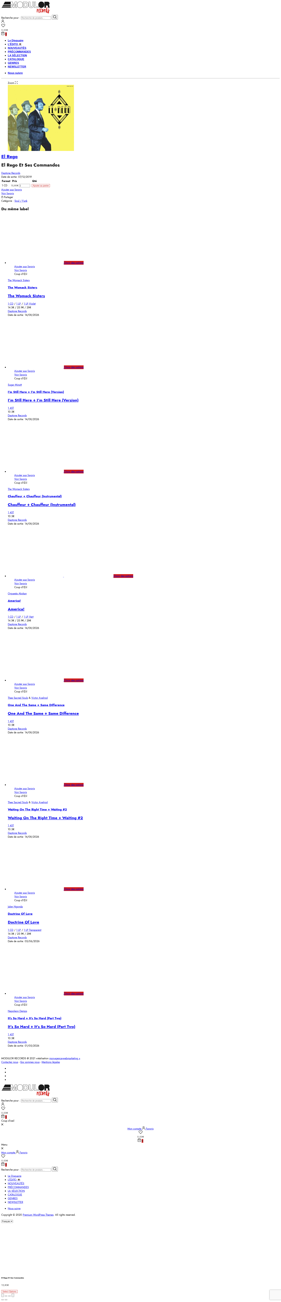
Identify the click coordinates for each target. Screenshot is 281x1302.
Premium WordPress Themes (38, 1215)
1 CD (10, 304)
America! (14, 601)
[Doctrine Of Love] (39, 889)
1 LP (18, 304)
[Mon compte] (2, 22)
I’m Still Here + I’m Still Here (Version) (36, 392)
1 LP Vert (28, 617)
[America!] (64, 576)
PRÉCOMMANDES (19, 51)
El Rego (9, 156)
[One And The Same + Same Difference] (39, 680)
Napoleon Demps (17, 1011)
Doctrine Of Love (20, 914)
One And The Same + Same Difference (36, 705)
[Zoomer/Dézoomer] (13, 1295)
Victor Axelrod (39, 698)
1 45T (11, 408)
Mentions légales (51, 1062)
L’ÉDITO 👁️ (15, 44)
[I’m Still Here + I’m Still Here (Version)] (39, 367)
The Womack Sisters (19, 280)
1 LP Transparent (32, 930)
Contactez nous (9, 1062)
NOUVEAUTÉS (17, 48)
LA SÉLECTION (17, 55)
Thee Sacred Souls (18, 698)
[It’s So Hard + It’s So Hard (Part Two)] (39, 993)
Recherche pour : (10, 18)
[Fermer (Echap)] (2, 1295)
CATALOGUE (16, 59)
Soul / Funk (20, 201)
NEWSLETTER (17, 66)
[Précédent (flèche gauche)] (2, 1299)
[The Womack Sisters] (39, 263)
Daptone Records (10, 173)
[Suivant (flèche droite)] (6, 1299)
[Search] (55, 17)
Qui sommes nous (30, 1062)
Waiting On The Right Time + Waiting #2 (37, 809)
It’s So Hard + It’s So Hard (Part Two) (34, 1018)
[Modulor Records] (25, 13)
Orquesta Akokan (17, 593)
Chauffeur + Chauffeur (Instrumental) (35, 496)
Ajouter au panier (41, 185)
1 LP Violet (30, 304)
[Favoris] (140, 26)
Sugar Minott (15, 385)
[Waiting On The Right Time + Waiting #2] (39, 785)
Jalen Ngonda (15, 907)
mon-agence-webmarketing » (64, 1058)
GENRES (13, 63)
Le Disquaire (15, 40)
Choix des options (74, 263)
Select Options (9, 1291)
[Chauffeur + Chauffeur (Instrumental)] (39, 471)
